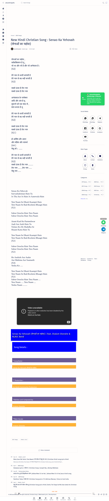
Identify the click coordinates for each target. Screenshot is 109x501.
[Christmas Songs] (3, 15)
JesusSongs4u (10, 3)
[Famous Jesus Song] (24, 471)
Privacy (89, 260)
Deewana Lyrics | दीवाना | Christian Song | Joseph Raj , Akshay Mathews (35, 468)
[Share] (74, 49)
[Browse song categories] (40, 498)
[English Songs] (3, 18)
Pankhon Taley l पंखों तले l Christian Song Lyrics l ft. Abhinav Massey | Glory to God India (41, 479)
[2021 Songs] (15, 439)
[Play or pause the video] (57, 498)
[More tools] (75, 498)
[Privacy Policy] (3, 36)
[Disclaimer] (3, 39)
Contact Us (90, 258)
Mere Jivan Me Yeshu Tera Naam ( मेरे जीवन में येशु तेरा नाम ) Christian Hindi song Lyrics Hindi (41, 459)
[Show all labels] (84, 198)
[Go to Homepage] (34, 498)
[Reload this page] (69, 498)
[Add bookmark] (70, 49)
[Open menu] (3, 2)
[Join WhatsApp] (103, 222)
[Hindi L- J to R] (22, 457)
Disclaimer (83, 260)
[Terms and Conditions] (3, 43)
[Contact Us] (3, 32)
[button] (98, 494)
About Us (83, 258)
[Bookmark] (106, 2)
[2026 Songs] (21, 466)
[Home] (3, 8)
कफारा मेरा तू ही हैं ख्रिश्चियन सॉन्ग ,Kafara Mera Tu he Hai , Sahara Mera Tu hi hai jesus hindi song (42, 473)
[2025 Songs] (21, 477)
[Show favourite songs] (51, 498)
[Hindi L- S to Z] (24, 439)
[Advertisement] (57, 19)
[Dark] (103, 2)
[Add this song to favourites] (46, 498)
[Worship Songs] (3, 12)
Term (95, 258)
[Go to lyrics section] (63, 498)
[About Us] (3, 29)
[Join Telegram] (103, 229)
